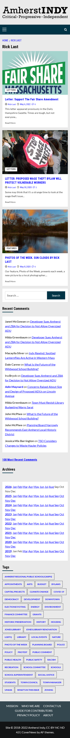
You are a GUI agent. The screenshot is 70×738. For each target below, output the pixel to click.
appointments (13, 584)
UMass (8, 690)
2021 (8, 532)
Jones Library (13, 629)
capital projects (15, 591)
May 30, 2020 (26, 187)
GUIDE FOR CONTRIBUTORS (33, 710)
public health (13, 659)
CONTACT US (52, 706)
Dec (13, 500)
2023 (8, 514)
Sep (56, 496)
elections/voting (15, 606)
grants (37, 614)
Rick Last (12, 104)
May (36, 486)
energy (35, 606)
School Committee (35, 667)
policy (9, 652)
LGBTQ (8, 637)
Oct (61, 496)
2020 (8, 542)
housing (56, 622)
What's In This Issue (28, 690)
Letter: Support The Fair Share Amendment (31, 99)
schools (56, 667)
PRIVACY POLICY (28, 715)
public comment (42, 652)
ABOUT (48, 715)
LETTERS (11, 90)
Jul (46, 486)
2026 (8, 486)
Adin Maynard (14, 386)
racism (51, 659)
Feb (20, 486)
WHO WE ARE (31, 706)
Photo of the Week (16, 644)
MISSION (12, 706)
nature (56, 637)
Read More (10, 123)
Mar (25, 486)
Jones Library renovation (41, 629)
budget (42, 584)
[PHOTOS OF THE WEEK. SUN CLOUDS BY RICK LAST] (35, 231)
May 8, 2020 (25, 266)
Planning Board (42, 644)
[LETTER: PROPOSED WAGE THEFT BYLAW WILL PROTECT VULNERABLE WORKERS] (35, 152)
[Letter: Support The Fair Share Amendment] (35, 73)
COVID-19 (59, 591)
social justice (46, 674)
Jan (15, 486)
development (32, 599)
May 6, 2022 (25, 104)
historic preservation (18, 622)
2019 (8, 551)
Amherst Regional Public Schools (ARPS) (28, 576)
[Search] (65, 29)
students (10, 682)
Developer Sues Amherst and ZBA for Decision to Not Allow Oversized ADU (33, 326)
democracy (12, 599)
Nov (7, 500)
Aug (51, 486)
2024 (8, 505)
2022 (8, 523)
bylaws (56, 584)
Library (21, 637)
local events (39, 637)
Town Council (29, 682)
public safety (34, 659)
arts (29, 584)
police (61, 644)
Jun (42, 486)
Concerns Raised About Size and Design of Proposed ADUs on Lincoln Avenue (33, 391)
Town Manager (52, 682)
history (41, 622)
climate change (39, 591)
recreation (11, 667)
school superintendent (19, 674)
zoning (49, 690)
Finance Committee (16, 614)
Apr (30, 486)
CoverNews (29, 732)
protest (22, 652)
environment (53, 606)
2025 (8, 496)
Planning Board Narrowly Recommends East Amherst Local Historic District (31, 429)
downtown (52, 599)
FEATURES (12, 248)
